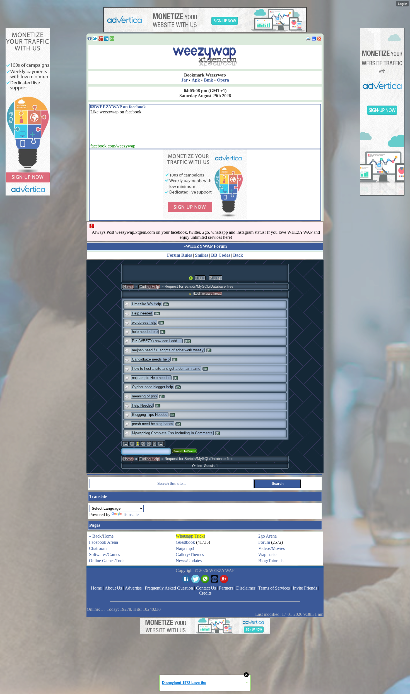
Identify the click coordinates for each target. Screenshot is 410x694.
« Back (95, 536)
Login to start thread (207, 293)
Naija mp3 (185, 548)
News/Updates (189, 560)
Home (128, 287)
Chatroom (98, 548)
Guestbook (185, 542)
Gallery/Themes (190, 554)
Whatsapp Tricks (190, 536)
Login (200, 278)
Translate (131, 514)
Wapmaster (268, 554)
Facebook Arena (103, 542)
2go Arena (267, 536)
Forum (264, 542)
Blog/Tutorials (270, 560)
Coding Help (149, 287)
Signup (215, 278)
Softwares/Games (104, 554)
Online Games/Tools (107, 560)
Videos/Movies (271, 548)
